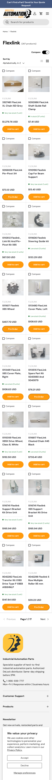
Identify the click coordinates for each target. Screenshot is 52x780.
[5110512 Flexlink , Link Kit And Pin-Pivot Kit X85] (13, 219)
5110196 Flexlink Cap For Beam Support (37, 173)
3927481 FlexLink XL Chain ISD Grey (12, 104)
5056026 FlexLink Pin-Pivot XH (12, 172)
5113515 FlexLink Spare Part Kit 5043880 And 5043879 (37, 375)
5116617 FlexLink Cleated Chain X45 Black (38, 441)
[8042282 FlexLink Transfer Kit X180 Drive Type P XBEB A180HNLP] (13, 558)
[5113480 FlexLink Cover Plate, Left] (39, 287)
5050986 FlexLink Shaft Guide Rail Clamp (38, 106)
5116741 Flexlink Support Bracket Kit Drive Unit (11, 509)
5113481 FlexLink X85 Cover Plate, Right (11, 373)
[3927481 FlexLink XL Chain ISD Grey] (13, 84)
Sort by (6, 59)
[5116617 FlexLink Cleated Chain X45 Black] (39, 419)
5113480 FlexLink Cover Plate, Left (37, 307)
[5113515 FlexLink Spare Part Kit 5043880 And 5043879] (39, 351)
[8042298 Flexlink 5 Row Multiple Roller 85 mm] (39, 558)
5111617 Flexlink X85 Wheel (10, 307)
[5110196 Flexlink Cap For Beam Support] (39, 151)
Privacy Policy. (14, 750)
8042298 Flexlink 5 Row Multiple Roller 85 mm (38, 580)
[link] (10, 619)
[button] (41, 13)
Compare (35, 52)
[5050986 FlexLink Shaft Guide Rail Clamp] (39, 84)
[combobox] (26, 22)
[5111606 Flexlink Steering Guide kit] (39, 219)
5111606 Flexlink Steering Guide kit (38, 239)
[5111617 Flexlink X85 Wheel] (13, 287)
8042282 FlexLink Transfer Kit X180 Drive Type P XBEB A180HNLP (12, 582)
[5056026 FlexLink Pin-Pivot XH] (13, 151)
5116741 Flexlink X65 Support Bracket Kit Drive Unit (37, 510)
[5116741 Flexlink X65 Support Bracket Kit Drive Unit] (39, 487)
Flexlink (13, 31)
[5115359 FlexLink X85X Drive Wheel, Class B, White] (13, 419)
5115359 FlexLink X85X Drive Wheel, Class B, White (12, 441)
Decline (25, 765)
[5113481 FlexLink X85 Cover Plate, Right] (13, 351)
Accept (24, 757)
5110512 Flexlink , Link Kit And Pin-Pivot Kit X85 (11, 241)
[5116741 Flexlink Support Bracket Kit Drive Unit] (13, 487)
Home (5, 31)
